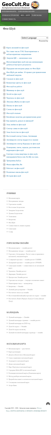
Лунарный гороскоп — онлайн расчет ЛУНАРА (25, 262)
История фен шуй (13, 176)
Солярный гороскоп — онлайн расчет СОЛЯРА (25, 260)
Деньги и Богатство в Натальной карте (22, 355)
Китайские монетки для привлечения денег (23, 117)
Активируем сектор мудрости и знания (22, 140)
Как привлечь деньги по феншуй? (20, 121)
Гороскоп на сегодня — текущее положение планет (26, 280)
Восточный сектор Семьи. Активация (21, 136)
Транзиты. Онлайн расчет (17, 271)
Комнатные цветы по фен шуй (18, 83)
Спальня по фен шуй (14, 79)
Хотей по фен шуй (13, 94)
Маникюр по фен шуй (15, 90)
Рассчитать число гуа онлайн (19, 292)
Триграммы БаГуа (13, 161)
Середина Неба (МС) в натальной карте (22, 370)
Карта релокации (14, 352)
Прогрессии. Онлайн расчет (18, 277)
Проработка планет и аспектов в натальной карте (26, 379)
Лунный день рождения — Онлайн (21, 289)
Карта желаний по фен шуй (17, 48)
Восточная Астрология (17, 207)
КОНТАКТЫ (20, 411)
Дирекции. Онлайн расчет (17, 274)
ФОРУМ (13, 411)
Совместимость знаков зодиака (19, 226)
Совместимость (9, 19)
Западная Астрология (16, 210)
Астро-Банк (13, 385)
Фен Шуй (12, 223)
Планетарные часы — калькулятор (20, 283)
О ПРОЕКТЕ (29, 411)
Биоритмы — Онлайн (16, 286)
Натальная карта (9, 11)
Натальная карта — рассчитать (19, 349)
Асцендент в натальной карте (19, 361)
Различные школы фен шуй (17, 172)
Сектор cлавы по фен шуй (16, 128)
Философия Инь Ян (14, 165)
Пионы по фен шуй (14, 106)
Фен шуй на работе (14, 86)
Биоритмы (12, 219)
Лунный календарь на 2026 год (19, 323)
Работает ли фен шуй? (15, 168)
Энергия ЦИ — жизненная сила (19, 58)
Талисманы (36, 15)
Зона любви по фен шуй (16, 125)
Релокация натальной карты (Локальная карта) (25, 373)
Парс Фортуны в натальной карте (20, 367)
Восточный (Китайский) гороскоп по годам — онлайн (27, 296)
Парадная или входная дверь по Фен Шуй (23, 69)
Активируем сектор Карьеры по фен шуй (23, 144)
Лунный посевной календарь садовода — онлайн (26, 333)
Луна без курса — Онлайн (18, 326)
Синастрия (12, 229)
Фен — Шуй (25, 15)
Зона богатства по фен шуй (17, 132)
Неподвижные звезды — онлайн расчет (22, 251)
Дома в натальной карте (17, 364)
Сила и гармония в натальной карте (21, 358)
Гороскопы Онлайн (26, 11)
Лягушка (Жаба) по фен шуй (18, 102)
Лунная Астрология (10, 15)
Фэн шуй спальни (13, 113)
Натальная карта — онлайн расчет (20, 248)
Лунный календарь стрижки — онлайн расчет (24, 320)
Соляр (11, 232)
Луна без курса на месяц (17, 329)
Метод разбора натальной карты (20, 376)
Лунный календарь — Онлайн (19, 317)
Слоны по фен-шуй (14, 109)
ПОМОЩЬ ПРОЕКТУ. (40, 411)
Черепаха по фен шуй (15, 98)
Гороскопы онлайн (15, 204)
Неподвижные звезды (16, 201)
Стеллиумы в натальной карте (19, 382)
